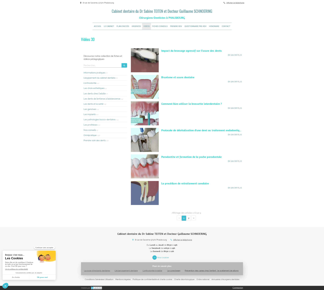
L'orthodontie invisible (152, 271)
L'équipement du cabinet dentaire (99, 78)
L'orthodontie (90, 83)
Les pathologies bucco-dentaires (100, 119)
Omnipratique (90, 135)
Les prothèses (90, 124)
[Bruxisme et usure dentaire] (145, 87)
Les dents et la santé (94, 104)
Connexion (237, 287)
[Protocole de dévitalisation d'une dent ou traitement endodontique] (145, 140)
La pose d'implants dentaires (97, 271)
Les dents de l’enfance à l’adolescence (102, 98)
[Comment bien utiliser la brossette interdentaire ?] (145, 113)
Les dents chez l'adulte (95, 93)
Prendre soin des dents (95, 140)
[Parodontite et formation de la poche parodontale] (145, 166)
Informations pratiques (94, 72)
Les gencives (90, 109)
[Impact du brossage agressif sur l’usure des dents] (145, 60)
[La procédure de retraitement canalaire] (145, 193)
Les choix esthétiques (94, 88)
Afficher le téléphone (235, 3)
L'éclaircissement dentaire (126, 271)
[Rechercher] (124, 65)
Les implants (90, 114)
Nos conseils (90, 130)
